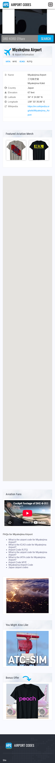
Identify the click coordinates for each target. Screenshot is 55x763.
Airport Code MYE (17, 562)
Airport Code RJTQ (18, 550)
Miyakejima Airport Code (20, 565)
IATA (8, 61)
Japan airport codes (18, 567)
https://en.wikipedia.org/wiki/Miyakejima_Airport (39, 110)
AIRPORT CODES (20, 4)
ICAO (22, 61)
